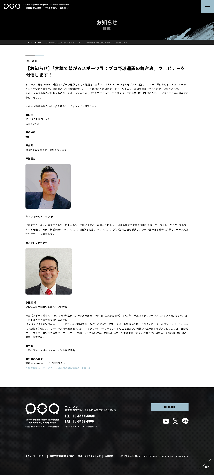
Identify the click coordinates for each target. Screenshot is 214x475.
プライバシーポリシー (35, 456)
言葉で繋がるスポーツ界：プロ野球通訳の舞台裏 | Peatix (57, 367)
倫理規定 (109, 456)
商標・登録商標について (89, 456)
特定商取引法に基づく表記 (62, 456)
